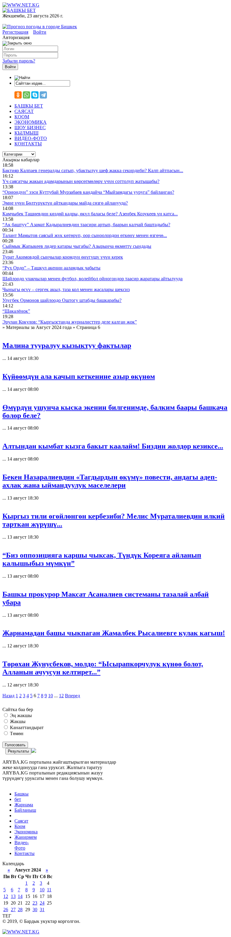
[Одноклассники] (18, 95)
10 (50, 695)
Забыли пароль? (18, 60)
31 (42, 909)
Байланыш (25, 810)
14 (20, 896)
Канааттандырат (26, 727)
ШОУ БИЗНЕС (30, 127)
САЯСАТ (24, 111)
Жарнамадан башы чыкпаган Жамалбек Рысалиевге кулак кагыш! (113, 633)
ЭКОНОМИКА (30, 122)
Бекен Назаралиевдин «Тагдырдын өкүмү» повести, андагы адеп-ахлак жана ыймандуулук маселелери (109, 481)
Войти (39, 32)
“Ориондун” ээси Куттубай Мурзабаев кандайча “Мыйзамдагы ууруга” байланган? (88, 192)
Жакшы (17, 721)
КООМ (21, 116)
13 (13, 896)
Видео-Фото (21, 845)
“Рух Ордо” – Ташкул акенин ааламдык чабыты (51, 267)
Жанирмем (25, 837)
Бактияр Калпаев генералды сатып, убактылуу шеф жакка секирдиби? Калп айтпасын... (92, 170)
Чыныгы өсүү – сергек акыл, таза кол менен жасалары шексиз (66, 289)
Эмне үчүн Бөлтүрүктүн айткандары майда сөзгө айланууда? (65, 202)
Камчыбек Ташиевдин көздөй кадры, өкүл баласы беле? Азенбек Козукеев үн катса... (90, 213)
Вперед (72, 695)
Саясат (21, 820)
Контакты (24, 853)
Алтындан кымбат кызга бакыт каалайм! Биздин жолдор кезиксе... (112, 446)
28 (20, 909)
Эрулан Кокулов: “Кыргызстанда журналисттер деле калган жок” (69, 321)
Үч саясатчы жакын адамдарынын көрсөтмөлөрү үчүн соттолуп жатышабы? (80, 181)
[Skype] (34, 95)
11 (49, 889)
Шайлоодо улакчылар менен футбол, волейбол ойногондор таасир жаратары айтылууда (92, 278)
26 (5, 909)
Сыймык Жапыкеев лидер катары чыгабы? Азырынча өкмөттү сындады (76, 246)
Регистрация (15, 32)
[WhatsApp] (26, 95)
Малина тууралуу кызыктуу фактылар (66, 345)
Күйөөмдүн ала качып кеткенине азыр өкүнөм (78, 376)
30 (34, 909)
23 (34, 902)
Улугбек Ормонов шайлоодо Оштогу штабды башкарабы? (62, 300)
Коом (19, 826)
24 (42, 902)
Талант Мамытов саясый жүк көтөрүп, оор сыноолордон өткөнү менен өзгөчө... (84, 235)
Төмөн (16, 733)
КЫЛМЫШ (26, 132)
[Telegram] (43, 95)
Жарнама (23, 804)
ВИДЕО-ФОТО (30, 138)
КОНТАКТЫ (28, 143)
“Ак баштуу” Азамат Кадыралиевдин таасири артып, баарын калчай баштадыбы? (86, 224)
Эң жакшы (20, 715)
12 (61, 695)
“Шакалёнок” (16, 311)
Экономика (26, 831)
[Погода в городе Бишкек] (39, 26)
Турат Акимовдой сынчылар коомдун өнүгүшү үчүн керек (62, 257)
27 (13, 909)
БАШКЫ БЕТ (28, 105)
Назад (8, 695)
